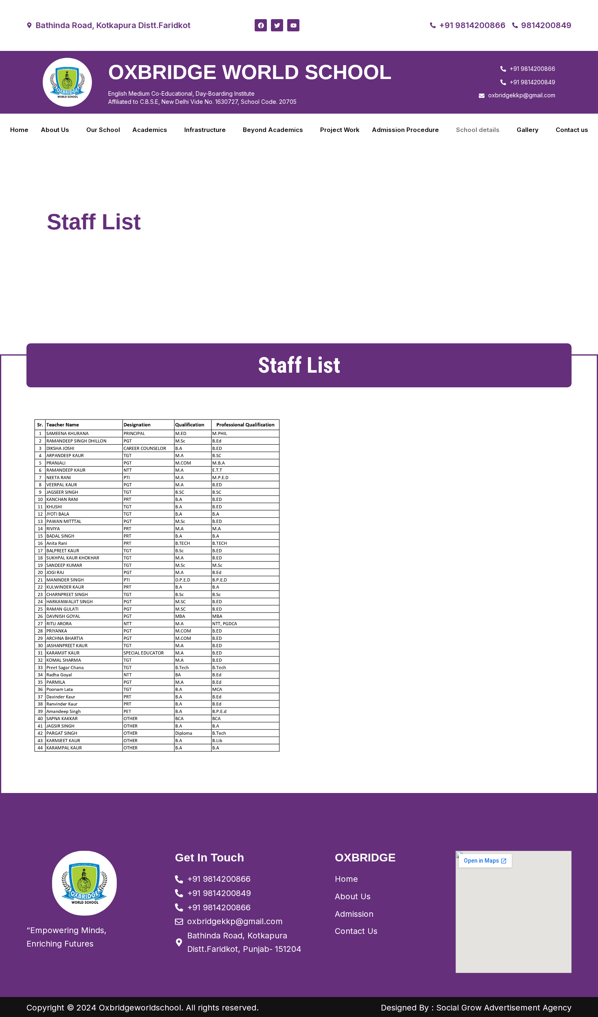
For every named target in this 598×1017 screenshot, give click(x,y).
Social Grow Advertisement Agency (504, 1008)
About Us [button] (55, 130)
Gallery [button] (528, 130)
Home (19, 130)
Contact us (572, 130)
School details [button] (478, 130)
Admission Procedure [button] (405, 130)
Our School (103, 130)
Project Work (340, 130)
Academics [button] (149, 130)
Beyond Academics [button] (273, 130)
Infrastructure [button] (205, 130)
